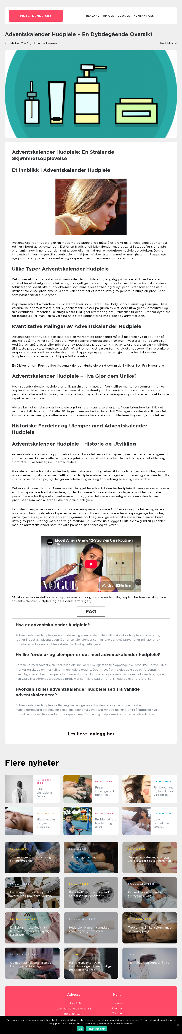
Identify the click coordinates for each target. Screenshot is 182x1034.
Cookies (123, 15)
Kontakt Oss (144, 15)
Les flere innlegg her (91, 733)
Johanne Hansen (45, 43)
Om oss (108, 15)
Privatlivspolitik (96, 1028)
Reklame (92, 15)
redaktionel (168, 43)
